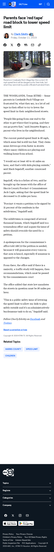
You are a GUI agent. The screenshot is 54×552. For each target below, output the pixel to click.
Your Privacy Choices (24, 534)
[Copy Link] (39, 45)
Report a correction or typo (15, 329)
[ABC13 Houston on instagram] (20, 516)
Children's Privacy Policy (12, 537)
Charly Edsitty (21, 34)
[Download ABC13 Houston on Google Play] (26, 523)
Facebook (35, 318)
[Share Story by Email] (32, 45)
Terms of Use (8, 540)
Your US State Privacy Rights (35, 537)
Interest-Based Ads (23, 540)
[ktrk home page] (8, 472)
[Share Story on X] (11, 45)
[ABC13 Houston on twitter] (13, 516)
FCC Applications (29, 543)
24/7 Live (23, 4)
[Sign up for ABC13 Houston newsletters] (27, 516)
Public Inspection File (11, 543)
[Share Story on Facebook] (5, 45)
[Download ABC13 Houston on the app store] (10, 523)
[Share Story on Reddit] (18, 45)
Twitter (7, 322)
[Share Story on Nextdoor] (25, 45)
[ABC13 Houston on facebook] (6, 516)
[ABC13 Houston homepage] (12, 4)
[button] (4, 4)
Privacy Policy (8, 534)
